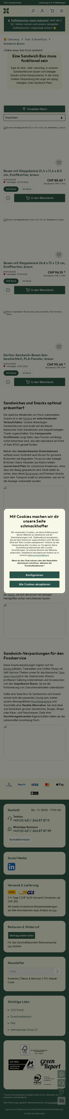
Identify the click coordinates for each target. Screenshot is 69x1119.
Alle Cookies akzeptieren (34, 584)
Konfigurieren (34, 574)
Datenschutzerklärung (38, 555)
